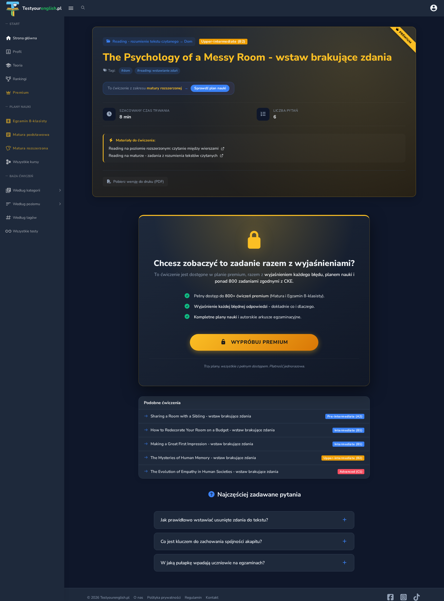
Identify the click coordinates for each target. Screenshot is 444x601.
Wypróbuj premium (259, 342)
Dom (188, 41)
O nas (138, 597)
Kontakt (212, 597)
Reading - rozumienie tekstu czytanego (146, 41)
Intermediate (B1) (349, 430)
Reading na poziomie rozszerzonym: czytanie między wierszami (164, 148)
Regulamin (193, 597)
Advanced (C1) (351, 472)
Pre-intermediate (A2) (345, 416)
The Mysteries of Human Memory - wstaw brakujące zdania (203, 457)
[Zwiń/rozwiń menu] (71, 8)
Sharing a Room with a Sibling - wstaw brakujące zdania (201, 416)
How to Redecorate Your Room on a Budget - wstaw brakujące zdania (213, 430)
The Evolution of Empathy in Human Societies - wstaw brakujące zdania (214, 471)
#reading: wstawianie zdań (157, 70)
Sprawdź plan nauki (210, 88)
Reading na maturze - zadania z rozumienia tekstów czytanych (164, 155)
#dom (125, 70)
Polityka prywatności (164, 597)
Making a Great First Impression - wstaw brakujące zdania (202, 443)
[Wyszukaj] (83, 8)
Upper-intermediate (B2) (223, 41)
